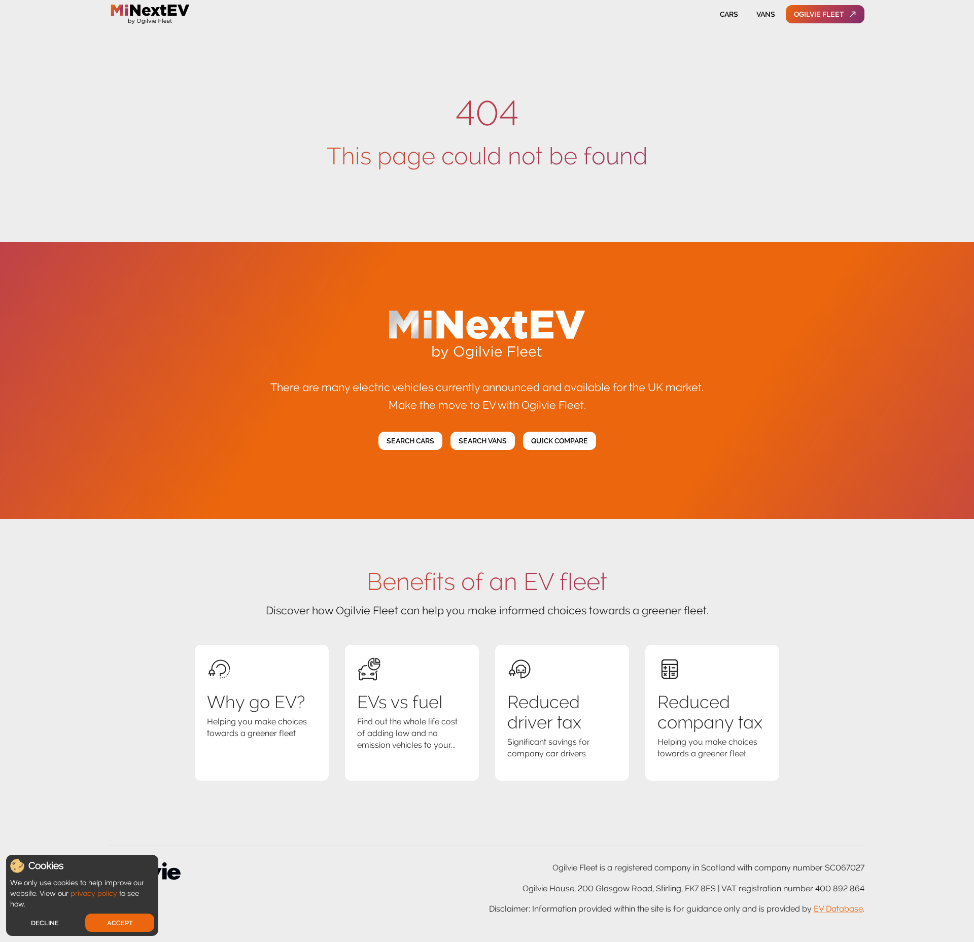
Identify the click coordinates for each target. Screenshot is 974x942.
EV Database (838, 909)
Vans (765, 14)
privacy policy (94, 893)
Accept (120, 923)
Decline (45, 923)
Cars (729, 14)
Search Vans (483, 441)
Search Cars (410, 441)
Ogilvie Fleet (819, 14)
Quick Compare (559, 441)
